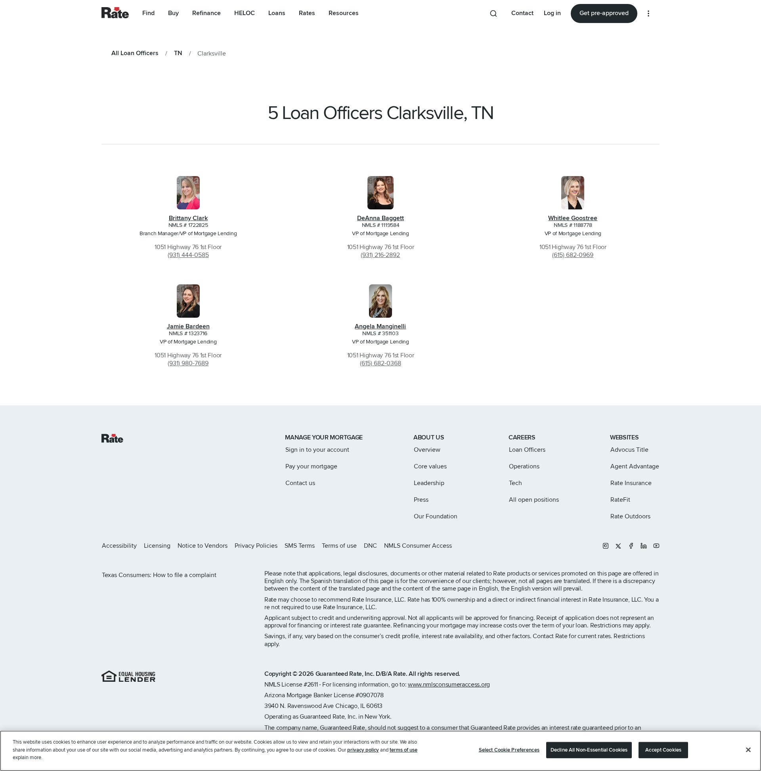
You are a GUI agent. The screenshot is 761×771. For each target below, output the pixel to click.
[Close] (748, 750)
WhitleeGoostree (572, 218)
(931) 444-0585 (188, 255)
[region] (380, 751)
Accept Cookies (663, 750)
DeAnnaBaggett (380, 218)
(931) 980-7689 (188, 363)
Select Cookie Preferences (509, 750)
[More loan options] (648, 13)
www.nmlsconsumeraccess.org (449, 685)
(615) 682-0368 (380, 363)
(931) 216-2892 (380, 255)
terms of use (403, 750)
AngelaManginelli (380, 326)
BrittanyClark (188, 218)
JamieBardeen (188, 326)
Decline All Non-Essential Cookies (589, 750)
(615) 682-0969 (572, 255)
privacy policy (363, 750)
